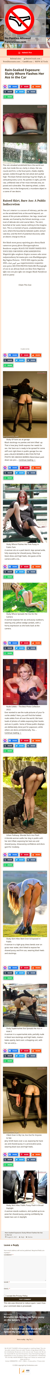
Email (7, 1289)
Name (7, 1282)
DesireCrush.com (32, 58)
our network (38, 1357)
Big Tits (29, 1339)
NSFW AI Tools (41, 61)
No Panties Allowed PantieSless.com (18, 40)
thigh (22, 1237)
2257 (20, 1361)
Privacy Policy (22, 1295)
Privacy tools (41, 1361)
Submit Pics (26, 52)
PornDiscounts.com (11, 61)
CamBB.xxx (27, 61)
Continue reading (27, 460)
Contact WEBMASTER (11, 1361)
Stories (30, 1237)
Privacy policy (32, 1361)
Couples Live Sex (25, 349)
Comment (8, 1255)
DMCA (25, 1361)
